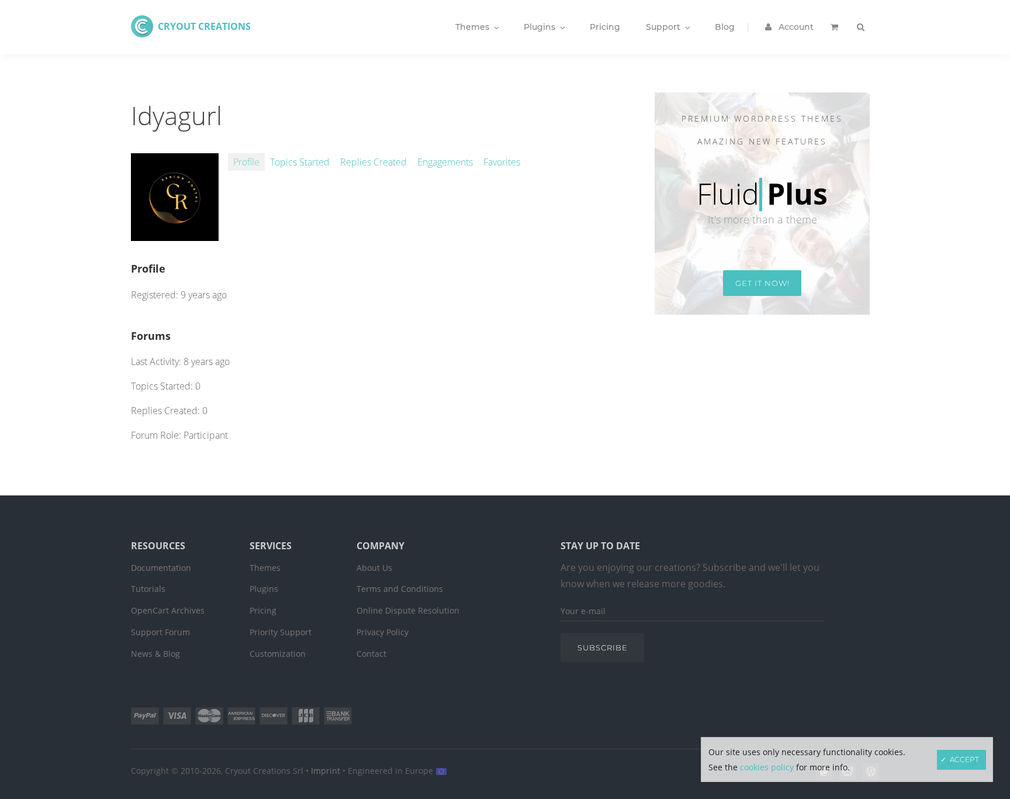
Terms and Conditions (400, 588)
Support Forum (160, 632)
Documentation (161, 567)
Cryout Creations (204, 26)
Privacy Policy (383, 632)
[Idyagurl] (175, 234)
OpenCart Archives (168, 610)
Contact (371, 653)
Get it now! (762, 283)
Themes (265, 567)
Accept (964, 759)
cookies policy (767, 767)
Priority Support (281, 632)
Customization (278, 653)
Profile (246, 162)
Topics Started (300, 162)
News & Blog (155, 653)
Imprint (325, 770)
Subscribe (602, 647)
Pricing (263, 610)
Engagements (445, 162)
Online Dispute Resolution (408, 610)
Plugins (264, 588)
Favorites (501, 162)
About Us (374, 567)
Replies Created (373, 162)
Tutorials (148, 588)
